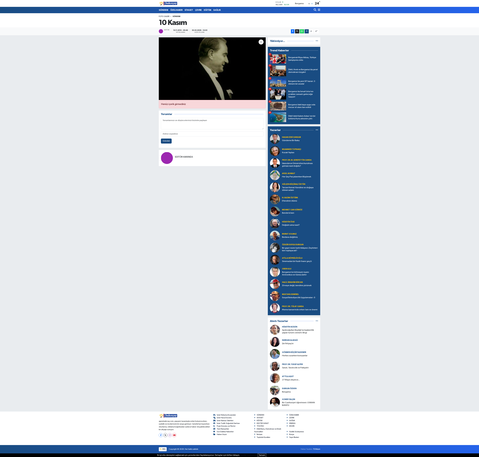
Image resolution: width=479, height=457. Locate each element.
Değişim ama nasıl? (291, 225)
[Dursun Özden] (275, 390)
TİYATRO (260, 426)
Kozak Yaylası (288, 153)
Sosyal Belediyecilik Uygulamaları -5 (298, 298)
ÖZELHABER (176, 10)
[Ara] (315, 10)
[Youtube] (174, 435)
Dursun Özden (289, 388)
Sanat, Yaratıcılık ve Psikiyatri (295, 368)
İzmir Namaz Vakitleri (225, 420)
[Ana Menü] (318, 10)
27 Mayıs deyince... (291, 380)
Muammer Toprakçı (291, 149)
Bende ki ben (288, 213)
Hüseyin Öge (288, 222)
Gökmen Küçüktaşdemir (294, 352)
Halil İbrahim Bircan (292, 282)
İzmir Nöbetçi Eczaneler (226, 415)
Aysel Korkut (288, 173)
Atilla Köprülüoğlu (292, 258)
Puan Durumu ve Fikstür (226, 426)
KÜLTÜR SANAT (263, 423)
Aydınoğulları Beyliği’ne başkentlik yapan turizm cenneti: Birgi (298, 331)
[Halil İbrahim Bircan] (275, 284)
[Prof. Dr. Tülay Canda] (275, 308)
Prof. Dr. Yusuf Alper (292, 364)
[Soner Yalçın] (275, 402)
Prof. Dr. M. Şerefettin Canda (296, 160)
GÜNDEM (163, 10)
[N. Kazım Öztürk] (275, 199)
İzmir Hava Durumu (224, 418)
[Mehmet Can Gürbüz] (275, 211)
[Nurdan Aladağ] (275, 342)
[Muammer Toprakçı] (275, 151)
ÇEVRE (198, 10)
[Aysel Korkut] (275, 175)
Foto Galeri (164, 16)
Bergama (286, 392)
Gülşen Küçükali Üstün (293, 184)
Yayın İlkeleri (294, 437)
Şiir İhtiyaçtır (295, 344)
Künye (291, 434)
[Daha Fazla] (307, 31)
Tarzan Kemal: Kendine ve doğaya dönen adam (297, 189)
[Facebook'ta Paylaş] (292, 31)
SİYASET (189, 10)
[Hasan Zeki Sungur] (275, 139)
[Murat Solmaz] (275, 235)
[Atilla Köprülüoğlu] (275, 260)
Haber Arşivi (222, 434)
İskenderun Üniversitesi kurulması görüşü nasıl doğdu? (297, 164)
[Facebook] (161, 435)
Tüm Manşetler (223, 429)
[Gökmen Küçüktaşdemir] (275, 354)
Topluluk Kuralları (263, 437)
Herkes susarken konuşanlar (294, 356)
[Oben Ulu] (275, 272)
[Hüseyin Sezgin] (275, 330)
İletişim (259, 434)
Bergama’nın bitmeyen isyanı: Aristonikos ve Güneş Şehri (295, 273)
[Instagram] (170, 435)
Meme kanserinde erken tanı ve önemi (299, 310)
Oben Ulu (286, 269)
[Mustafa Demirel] (275, 296)
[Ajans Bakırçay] (168, 3)
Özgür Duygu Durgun (292, 245)
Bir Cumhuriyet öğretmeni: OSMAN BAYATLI (298, 404)
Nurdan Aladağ (290, 340)
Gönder (166, 141)
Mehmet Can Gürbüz (292, 210)
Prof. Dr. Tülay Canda (293, 306)
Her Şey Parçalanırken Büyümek (296, 177)
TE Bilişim (316, 449)
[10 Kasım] (212, 68)
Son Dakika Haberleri (225, 432)
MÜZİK (292, 426)
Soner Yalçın (288, 399)
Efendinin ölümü (289, 201)
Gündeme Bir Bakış (290, 140)
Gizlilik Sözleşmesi (296, 432)
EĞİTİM (207, 10)
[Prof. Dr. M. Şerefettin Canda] (275, 163)
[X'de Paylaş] (297, 31)
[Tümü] (317, 41)
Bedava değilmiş (290, 237)
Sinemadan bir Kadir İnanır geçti (297, 261)
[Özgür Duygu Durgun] (275, 248)
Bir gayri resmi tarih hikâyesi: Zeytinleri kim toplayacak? (300, 249)
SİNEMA (292, 423)
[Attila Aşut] (275, 378)
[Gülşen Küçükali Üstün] (275, 187)
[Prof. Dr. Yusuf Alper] (275, 366)
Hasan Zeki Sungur (291, 137)
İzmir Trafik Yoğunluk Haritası (228, 423)
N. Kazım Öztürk (290, 198)
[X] (165, 435)
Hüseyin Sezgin (289, 327)
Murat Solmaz (289, 234)
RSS (164, 449)
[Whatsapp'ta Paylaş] (302, 31)
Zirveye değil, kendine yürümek (296, 285)
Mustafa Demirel (290, 294)
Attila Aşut (288, 376)
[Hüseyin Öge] (275, 223)
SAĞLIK (217, 10)
